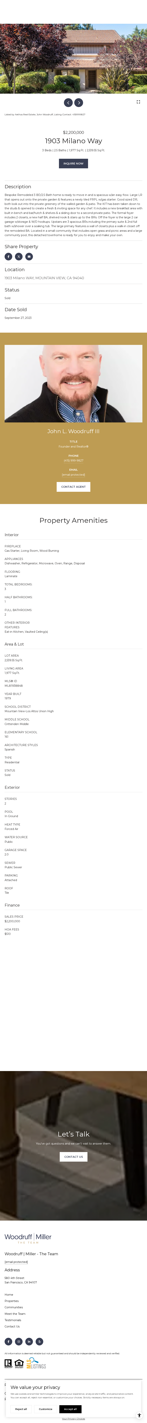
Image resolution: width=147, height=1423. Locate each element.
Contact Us (12, 1326)
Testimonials (13, 1320)
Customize (45, 1409)
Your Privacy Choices (73, 1418)
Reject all (21, 1409)
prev (68, 102)
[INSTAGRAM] (19, 1341)
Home (9, 1294)
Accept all (70, 1409)
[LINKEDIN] (29, 1341)
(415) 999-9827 (73, 460)
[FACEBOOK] (8, 1341)
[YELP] (39, 1341)
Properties (12, 1301)
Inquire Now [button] (73, 163)
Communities (14, 1307)
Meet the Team (15, 1314)
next (78, 102)
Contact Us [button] (73, 1157)
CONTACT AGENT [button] (73, 487)
